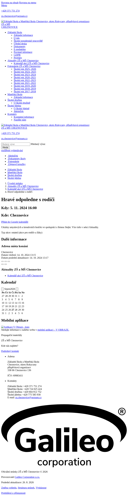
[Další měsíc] (17, 289)
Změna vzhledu (9, 487)
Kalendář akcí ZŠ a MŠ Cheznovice (31, 63)
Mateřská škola (14, 94)
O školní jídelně (21, 108)
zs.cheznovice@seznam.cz (28, 397)
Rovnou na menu (27, 2)
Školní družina (14, 100)
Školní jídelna (14, 105)
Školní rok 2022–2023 (25, 80)
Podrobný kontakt (10, 351)
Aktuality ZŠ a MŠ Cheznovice (23, 60)
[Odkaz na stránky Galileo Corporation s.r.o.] (64, 466)
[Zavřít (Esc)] (2, 261)
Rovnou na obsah (10, 2)
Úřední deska (20, 43)
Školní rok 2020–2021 (25, 77)
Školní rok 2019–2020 (25, 86)
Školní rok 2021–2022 (25, 83)
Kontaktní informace (24, 117)
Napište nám (20, 119)
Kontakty (12, 114)
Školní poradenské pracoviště (28, 40)
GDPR (17, 55)
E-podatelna (20, 49)
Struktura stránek (26, 487)
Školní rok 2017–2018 (25, 91)
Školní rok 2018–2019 (25, 88)
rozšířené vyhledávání (12, 150)
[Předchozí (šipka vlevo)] (2, 264)
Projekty (18, 57)
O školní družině (22, 102)
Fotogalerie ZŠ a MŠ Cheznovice (23, 66)
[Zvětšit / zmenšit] (8, 261)
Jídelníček (19, 111)
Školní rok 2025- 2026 (25, 69)
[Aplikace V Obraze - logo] (15, 327)
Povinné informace (23, 52)
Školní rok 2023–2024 (25, 74)
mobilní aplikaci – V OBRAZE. (53, 329)
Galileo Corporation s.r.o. (27, 477)
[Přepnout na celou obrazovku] (5, 261)
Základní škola (14, 32)
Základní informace (23, 35)
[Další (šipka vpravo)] (5, 264)
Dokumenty (19, 46)
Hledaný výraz (38, 144)
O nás (17, 38)
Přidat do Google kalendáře (14, 222)
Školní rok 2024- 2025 (25, 71)
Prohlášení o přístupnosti (13, 493)
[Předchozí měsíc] (2, 289)
